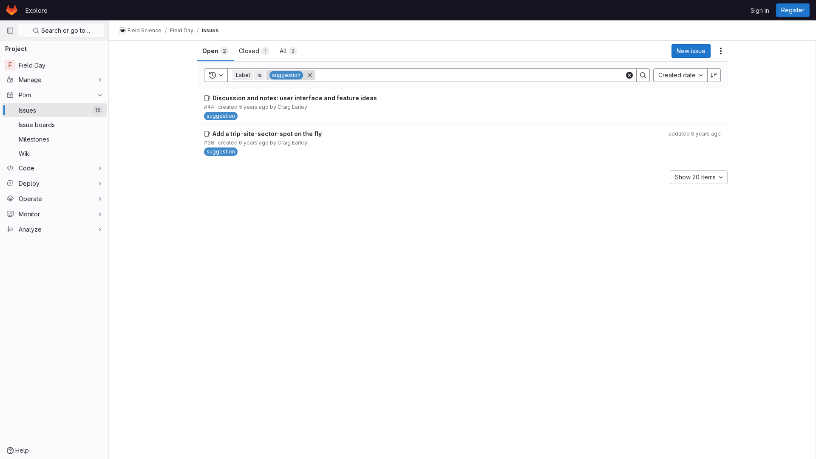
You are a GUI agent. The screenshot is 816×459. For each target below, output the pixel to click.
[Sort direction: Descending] (714, 75)
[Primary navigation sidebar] (10, 30)
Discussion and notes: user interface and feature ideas (294, 98)
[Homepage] (12, 10)
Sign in (760, 10)
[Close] (310, 75)
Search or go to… (65, 30)
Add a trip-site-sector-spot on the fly (267, 133)
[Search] (643, 75)
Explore (37, 10)
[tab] (215, 51)
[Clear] (629, 75)
